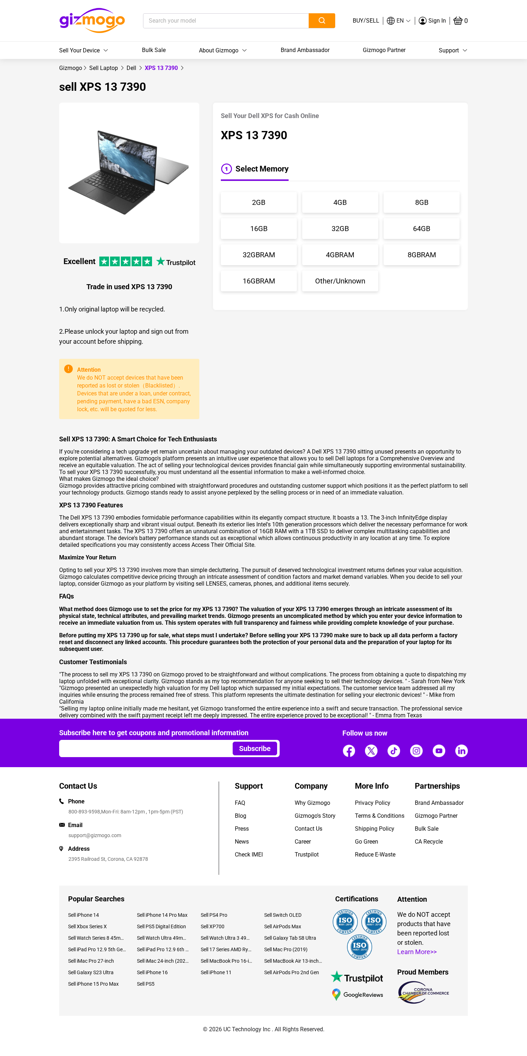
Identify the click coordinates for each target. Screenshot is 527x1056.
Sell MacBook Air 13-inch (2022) (293, 961)
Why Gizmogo (312, 802)
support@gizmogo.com (94, 835)
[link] (70, 68)
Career (303, 841)
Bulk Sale (154, 50)
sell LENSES (211, 583)
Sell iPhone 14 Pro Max (162, 915)
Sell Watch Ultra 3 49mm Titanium (227, 938)
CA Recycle (429, 841)
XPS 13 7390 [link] (162, 68)
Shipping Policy (374, 828)
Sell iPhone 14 (83, 915)
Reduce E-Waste (375, 854)
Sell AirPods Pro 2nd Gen (291, 972)
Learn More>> (417, 952)
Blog (240, 815)
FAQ (240, 802)
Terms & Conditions (379, 815)
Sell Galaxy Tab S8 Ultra (290, 938)
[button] (399, 21)
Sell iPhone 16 (152, 972)
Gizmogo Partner (384, 50)
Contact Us (308, 828)
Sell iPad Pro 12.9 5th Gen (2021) (97, 949)
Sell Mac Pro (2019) (286, 949)
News (242, 841)
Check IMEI (249, 854)
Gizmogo (70, 68)
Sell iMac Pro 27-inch (91, 961)
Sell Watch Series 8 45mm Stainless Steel (97, 938)
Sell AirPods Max (282, 926)
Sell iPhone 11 (216, 972)
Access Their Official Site (222, 544)
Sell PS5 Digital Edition (161, 926)
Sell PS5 (146, 984)
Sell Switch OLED (283, 915)
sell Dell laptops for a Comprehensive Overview (384, 458)
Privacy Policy (372, 802)
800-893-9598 (84, 812)
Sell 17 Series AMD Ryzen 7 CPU (227, 949)
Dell (132, 68)
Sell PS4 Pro (214, 915)
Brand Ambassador (305, 50)
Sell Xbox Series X (87, 926)
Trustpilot (307, 854)
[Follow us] (348, 750)
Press (242, 828)
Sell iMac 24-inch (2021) (163, 961)
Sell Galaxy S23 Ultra (91, 972)
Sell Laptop (104, 68)
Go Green (366, 841)
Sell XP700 (212, 926)
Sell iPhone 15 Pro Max (93, 984)
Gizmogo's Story (315, 815)
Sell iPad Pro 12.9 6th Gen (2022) (163, 949)
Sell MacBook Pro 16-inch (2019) (227, 961)
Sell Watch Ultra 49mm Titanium (163, 938)
